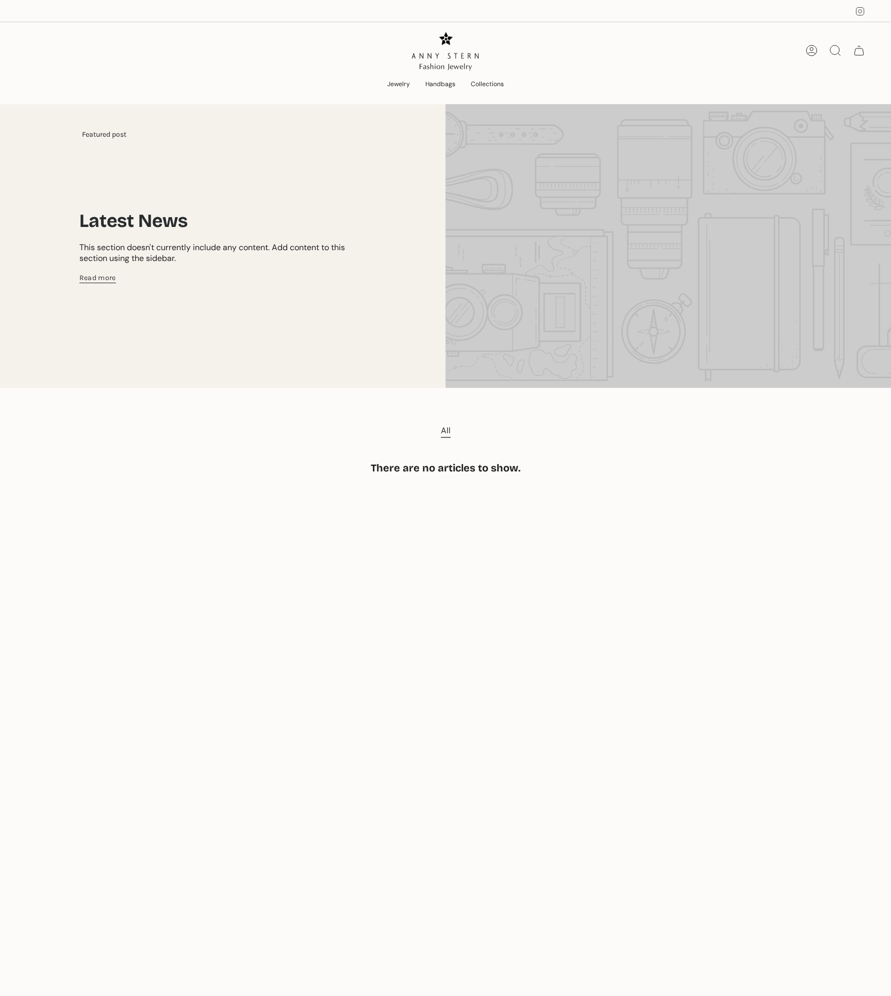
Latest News (133, 221)
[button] (399, 85)
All (446, 430)
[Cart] (859, 50)
